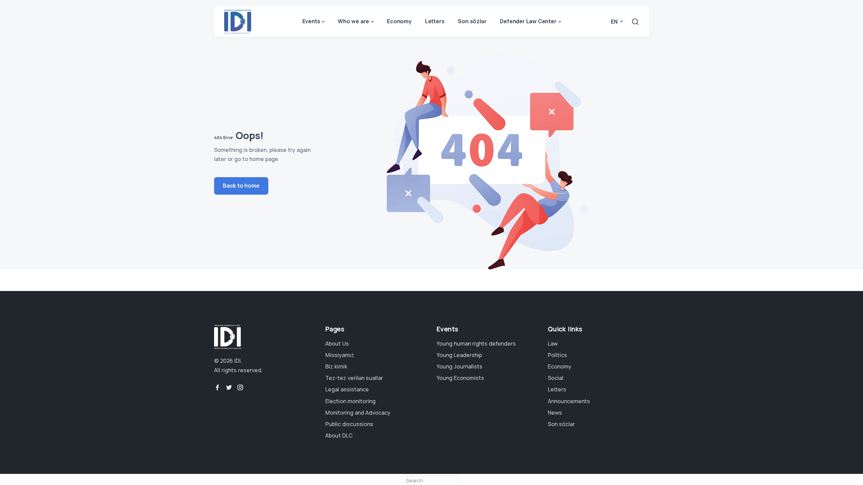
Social (555, 378)
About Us (337, 343)
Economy (399, 21)
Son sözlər (472, 21)
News (555, 412)
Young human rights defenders (476, 343)
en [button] (615, 21)
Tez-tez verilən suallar (354, 378)
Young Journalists (459, 366)
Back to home (241, 185)
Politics (557, 355)
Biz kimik (336, 366)
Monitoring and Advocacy (357, 412)
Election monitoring (350, 401)
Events (311, 21)
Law (553, 343)
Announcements (569, 401)
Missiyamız (339, 355)
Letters (435, 21)
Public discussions (349, 424)
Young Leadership (459, 355)
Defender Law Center (528, 21)
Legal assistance (347, 389)
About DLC (339, 435)
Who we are (353, 21)
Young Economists (460, 378)
